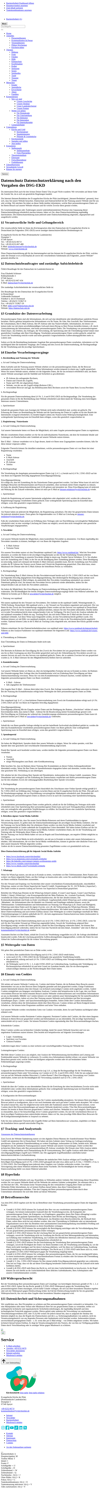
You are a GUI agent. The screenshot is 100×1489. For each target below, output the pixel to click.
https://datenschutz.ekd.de (19, 308)
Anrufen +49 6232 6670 (16, 1348)
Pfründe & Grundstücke (26, 136)
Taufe (13, 75)
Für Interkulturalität (25, 122)
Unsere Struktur (23, 104)
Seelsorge (15, 68)
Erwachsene (16, 90)
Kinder (14, 85)
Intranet (9, 1415)
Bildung (14, 52)
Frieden (14, 57)
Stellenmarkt (16, 148)
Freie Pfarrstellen (24, 153)
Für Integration (23, 120)
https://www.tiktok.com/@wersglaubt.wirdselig (25, 866)
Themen (9, 50)
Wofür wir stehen (18, 111)
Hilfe (13, 59)
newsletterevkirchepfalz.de (42, 594)
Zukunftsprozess (13, 165)
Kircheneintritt (17, 139)
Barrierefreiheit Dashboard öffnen (20, 3)
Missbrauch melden (14, 1355)
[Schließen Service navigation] (3, 1332)
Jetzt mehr (24, 1393)
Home (8, 33)
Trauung (14, 78)
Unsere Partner (23, 108)
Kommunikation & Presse (22, 40)
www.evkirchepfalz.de (18, 249)
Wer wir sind (16, 99)
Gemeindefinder (18, 125)
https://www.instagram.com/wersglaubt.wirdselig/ (26, 859)
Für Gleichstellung (24, 115)
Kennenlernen (12, 97)
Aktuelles (10, 36)
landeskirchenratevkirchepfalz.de (22, 246)
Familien (15, 94)
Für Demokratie (23, 113)
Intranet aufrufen (13, 1353)
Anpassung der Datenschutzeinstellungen (18, 1134)
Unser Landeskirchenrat (26, 106)
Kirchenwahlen (17, 47)
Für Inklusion (22, 118)
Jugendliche (16, 87)
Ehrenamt (15, 157)
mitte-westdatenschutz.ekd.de (21, 306)
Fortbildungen (17, 162)
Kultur (14, 66)
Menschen (10, 82)
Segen (14, 71)
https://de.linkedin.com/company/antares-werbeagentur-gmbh (31, 861)
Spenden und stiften (19, 141)
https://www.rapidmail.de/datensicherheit (80, 628)
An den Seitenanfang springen (18, 1447)
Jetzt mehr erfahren (36, 1393)
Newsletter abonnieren (15, 1351)
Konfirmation (17, 64)
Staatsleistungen (23, 134)
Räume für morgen (14, 169)
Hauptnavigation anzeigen (17, 5)
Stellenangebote (23, 150)
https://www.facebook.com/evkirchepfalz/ (23, 856)
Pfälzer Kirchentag (19, 45)
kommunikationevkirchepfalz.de (15, 930)
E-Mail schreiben (13, 1346)
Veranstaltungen (18, 43)
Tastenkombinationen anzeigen (19, 10)
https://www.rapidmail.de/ (68, 552)
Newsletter (10, 1418)
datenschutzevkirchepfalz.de (20, 283)
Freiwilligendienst (18, 160)
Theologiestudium (18, 155)
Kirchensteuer (22, 132)
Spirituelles (16, 73)
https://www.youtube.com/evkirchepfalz (22, 863)
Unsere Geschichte (24, 101)
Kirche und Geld (18, 129)
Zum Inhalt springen (14, 8)
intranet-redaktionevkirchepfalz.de (75, 489)
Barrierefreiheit (14, 19)
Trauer (14, 80)
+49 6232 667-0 (7, 1409)
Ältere (14, 92)
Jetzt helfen (16, 143)
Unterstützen (11, 127)
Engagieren (11, 146)
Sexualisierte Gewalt (14, 167)
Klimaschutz (16, 61)
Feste (13, 54)
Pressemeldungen (18, 38)
